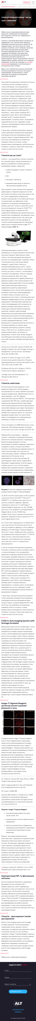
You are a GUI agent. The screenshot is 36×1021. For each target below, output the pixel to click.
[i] (2, 867)
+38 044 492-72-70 (18, 1009)
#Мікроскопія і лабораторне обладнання (14, 957)
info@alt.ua (18, 1011)
